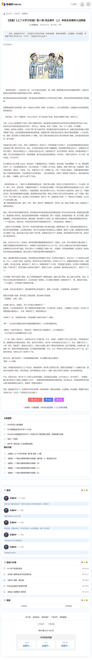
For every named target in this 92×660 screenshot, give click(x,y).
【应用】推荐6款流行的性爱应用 (19, 574)
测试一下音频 (12, 439)
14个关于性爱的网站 (14, 568)
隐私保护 (45, 617)
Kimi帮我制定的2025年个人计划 (19, 429)
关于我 (28, 617)
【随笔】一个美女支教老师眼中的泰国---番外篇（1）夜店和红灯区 (32, 458)
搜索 (74, 4)
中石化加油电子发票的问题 (17, 586)
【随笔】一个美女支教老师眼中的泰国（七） (23, 472)
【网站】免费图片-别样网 (16, 592)
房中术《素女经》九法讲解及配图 (20, 443)
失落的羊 (34, 25)
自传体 (27, 407)
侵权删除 (63, 617)
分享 (59, 400)
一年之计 (23, 606)
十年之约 (68, 606)
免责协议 (36, 617)
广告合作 (54, 617)
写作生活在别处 (47, 407)
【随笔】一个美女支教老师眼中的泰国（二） (23, 468)
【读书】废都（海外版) (15, 580)
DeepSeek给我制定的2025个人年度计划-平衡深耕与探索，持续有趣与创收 (35, 434)
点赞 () (35, 400)
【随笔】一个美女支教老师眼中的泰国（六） (23, 463)
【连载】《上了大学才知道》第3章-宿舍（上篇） (25, 453)
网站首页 (9, 14)
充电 (48, 400)
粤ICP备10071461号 (46, 630)
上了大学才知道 (61, 407)
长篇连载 (17, 14)
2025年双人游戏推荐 (15, 424)
